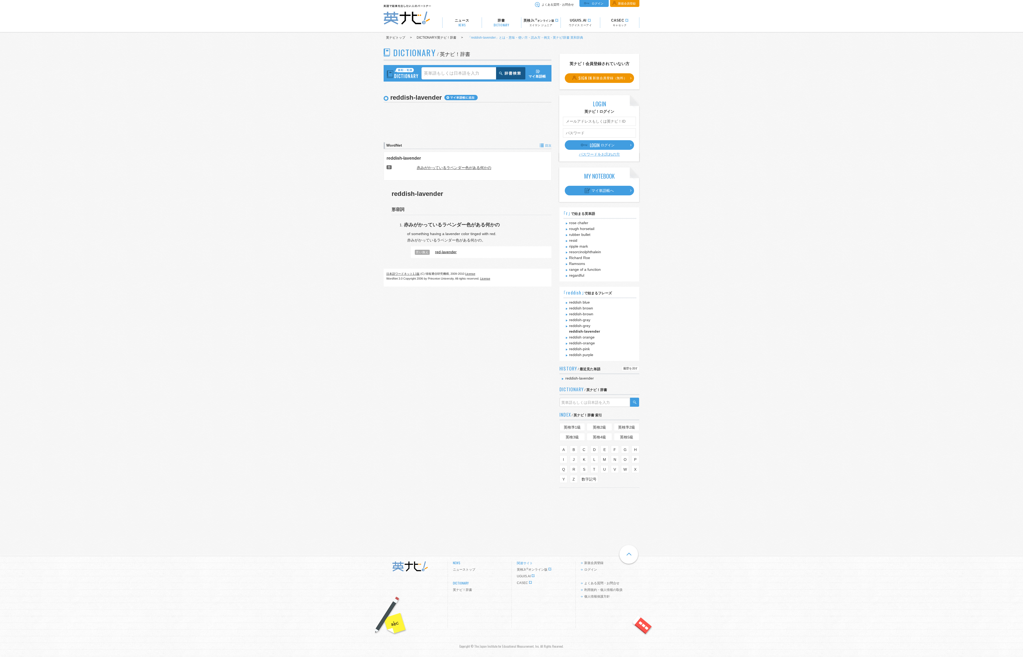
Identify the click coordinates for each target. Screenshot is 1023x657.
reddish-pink (579, 349)
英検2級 (599, 427)
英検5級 (626, 437)
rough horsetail (581, 229)
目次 (548, 145)
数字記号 (589, 479)
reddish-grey (579, 326)
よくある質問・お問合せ (558, 4)
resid (573, 240)
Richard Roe (579, 258)
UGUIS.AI (524, 576)
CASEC (522, 583)
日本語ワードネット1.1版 (403, 273)
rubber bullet (579, 234)
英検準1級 (572, 427)
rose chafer (578, 223)
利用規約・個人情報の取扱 (603, 590)
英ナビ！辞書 (462, 590)
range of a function (585, 269)
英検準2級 (626, 427)
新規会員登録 (627, 3)
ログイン (597, 3)
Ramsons (577, 263)
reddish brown (581, 308)
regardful (576, 275)
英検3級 (572, 437)
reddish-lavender (404, 158)
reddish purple (581, 355)
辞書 (501, 22)
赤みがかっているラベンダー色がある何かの (454, 168)
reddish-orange (582, 343)
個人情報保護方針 (597, 596)
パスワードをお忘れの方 (599, 154)
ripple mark (578, 246)
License (470, 273)
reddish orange (582, 337)
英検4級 (599, 437)
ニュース (462, 22)
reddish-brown (581, 314)
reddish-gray (579, 320)
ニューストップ (464, 569)
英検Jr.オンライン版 (532, 569)
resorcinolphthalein (585, 252)
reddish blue (579, 302)
